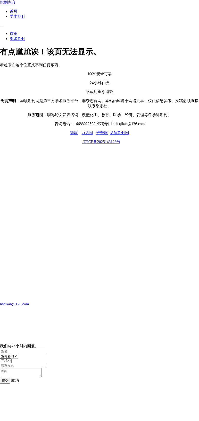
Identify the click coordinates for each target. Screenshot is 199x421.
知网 (74, 133)
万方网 (87, 133)
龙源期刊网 (119, 133)
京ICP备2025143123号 (101, 142)
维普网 (102, 133)
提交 (5, 380)
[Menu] (2, 26)
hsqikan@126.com (14, 304)
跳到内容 (8, 2)
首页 (13, 11)
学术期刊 (17, 16)
